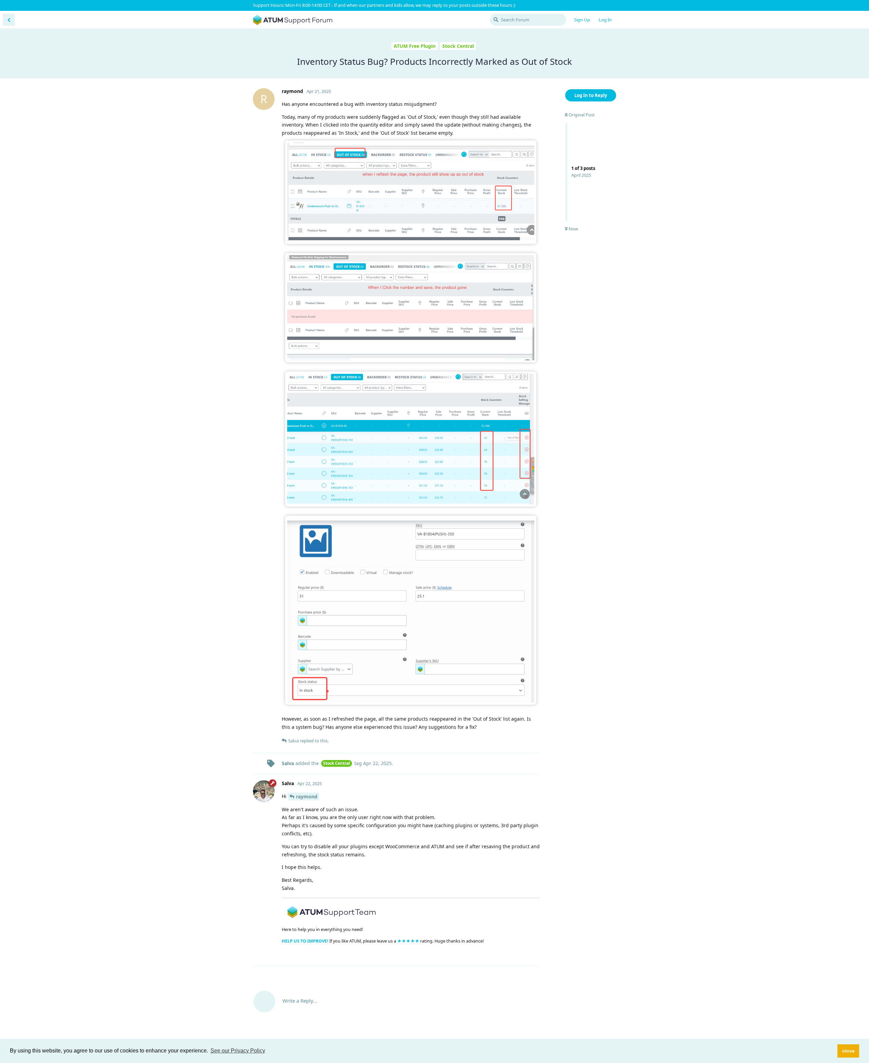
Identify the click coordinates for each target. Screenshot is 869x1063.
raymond (306, 796)
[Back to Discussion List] (9, 20)
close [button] (848, 1050)
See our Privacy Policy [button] (237, 1050)
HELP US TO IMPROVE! (305, 941)
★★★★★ (408, 941)
